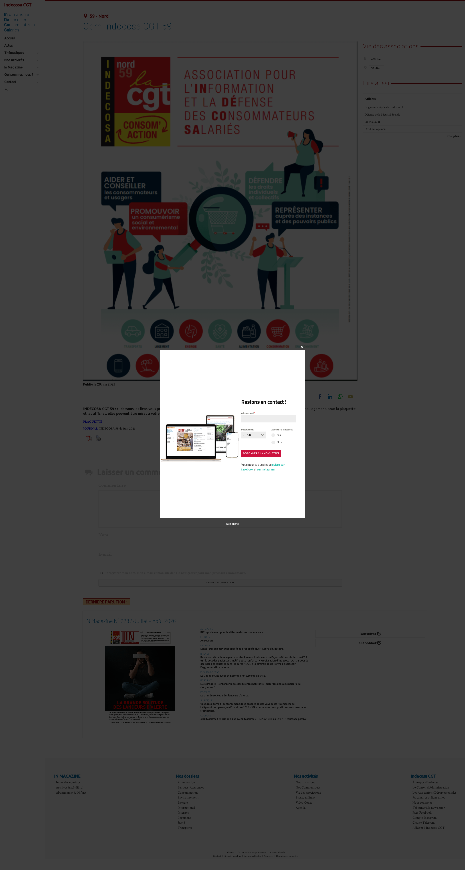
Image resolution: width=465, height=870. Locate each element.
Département (247, 429)
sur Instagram (266, 469)
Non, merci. (232, 523)
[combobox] (253, 435)
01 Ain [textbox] (247, 435)
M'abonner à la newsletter (261, 453)
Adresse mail (248, 413)
